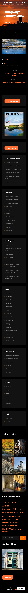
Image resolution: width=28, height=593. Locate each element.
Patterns (9, 369)
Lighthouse (9, 224)
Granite (8, 397)
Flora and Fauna (15, 512)
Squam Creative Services (14, 3)
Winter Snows (10, 220)
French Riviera (10, 317)
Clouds (8, 393)
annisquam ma (6, 65)
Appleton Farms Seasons (14, 245)
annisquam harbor (9, 64)
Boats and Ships (10, 509)
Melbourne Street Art (12, 341)
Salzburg (9, 307)
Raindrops (9, 372)
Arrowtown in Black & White (14, 169)
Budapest (9, 296)
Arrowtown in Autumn (13, 166)
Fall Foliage (9, 257)
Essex (8, 213)
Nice (18, 526)
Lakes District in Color (13, 173)
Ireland (8, 327)
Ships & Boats (10, 261)
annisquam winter (15, 65)
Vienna (8, 313)
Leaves (8, 404)
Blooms (8, 386)
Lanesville (9, 206)
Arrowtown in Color (12, 162)
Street (8, 421)
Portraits (9, 418)
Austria (5, 505)
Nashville (9, 334)
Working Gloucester (12, 203)
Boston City (9, 254)
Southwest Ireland (11, 331)
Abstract (6, 502)
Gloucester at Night (12, 200)
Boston (21, 509)
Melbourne (9, 337)
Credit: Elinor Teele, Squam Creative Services (14, 23)
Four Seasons (10, 217)
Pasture (8, 227)
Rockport (9, 210)
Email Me (8, 577)
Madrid (8, 300)
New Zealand (9, 525)
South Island (10, 182)
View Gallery (11, 148)
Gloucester (8, 516)
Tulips (8, 390)
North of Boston (9, 529)
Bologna (8, 324)
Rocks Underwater (12, 358)
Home (3, 32)
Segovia (8, 303)
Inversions (9, 365)
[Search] (23, 538)
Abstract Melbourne (12, 355)
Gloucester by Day (12, 196)
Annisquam (9, 32)
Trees (8, 400)
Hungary (17, 517)
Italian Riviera (10, 320)
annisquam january (19, 64)
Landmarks (9, 230)
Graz (7, 310)
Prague (8, 293)
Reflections (9, 362)
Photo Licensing (12, 101)
